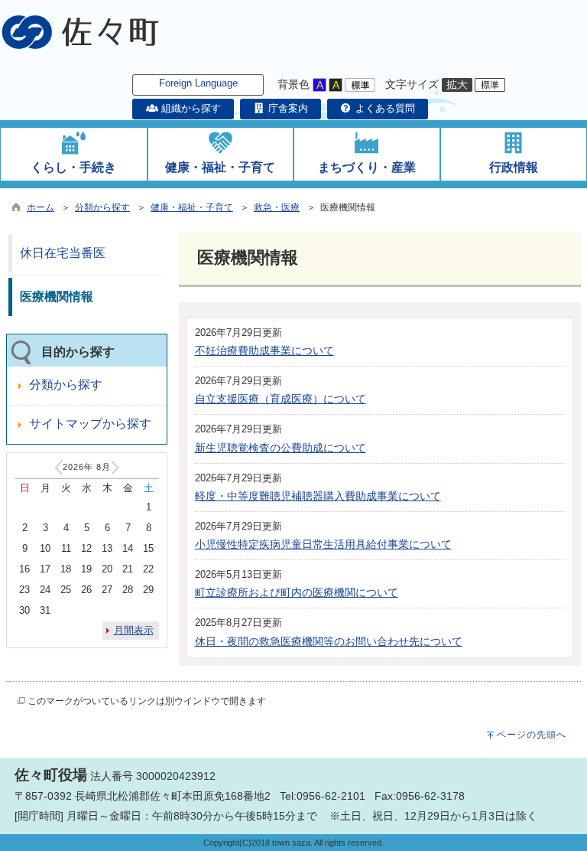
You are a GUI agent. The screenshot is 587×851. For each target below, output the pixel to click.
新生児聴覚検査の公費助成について (280, 448)
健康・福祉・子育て (192, 207)
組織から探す (189, 108)
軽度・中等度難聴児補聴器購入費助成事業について (318, 496)
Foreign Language (198, 83)
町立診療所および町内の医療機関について (296, 592)
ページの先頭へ (531, 734)
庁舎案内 (286, 108)
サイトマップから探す (90, 423)
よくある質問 (383, 108)
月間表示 (134, 630)
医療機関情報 (56, 296)
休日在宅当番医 (62, 252)
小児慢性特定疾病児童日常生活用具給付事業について (323, 544)
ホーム (40, 207)
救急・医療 (277, 207)
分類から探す (102, 207)
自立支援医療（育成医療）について (280, 399)
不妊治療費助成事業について (264, 350)
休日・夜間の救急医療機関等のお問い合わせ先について (328, 641)
